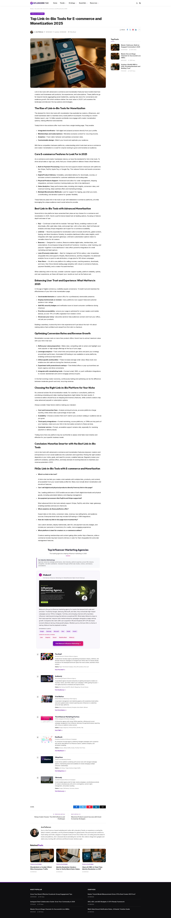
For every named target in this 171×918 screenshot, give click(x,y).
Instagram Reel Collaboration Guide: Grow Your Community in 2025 (52, 901)
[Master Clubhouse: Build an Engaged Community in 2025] (115, 47)
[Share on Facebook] (127, 29)
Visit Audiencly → (60, 690)
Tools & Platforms (37, 13)
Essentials (82, 3)
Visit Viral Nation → (60, 710)
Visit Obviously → (60, 791)
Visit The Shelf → (60, 669)
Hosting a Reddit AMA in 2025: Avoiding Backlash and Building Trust (130, 66)
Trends (62, 3)
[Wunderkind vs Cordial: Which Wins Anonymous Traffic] (42, 855)
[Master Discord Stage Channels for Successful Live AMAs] (115, 56)
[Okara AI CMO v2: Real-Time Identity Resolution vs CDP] (94, 855)
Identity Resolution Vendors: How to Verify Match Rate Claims (68, 868)
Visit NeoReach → (60, 750)
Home (55, 3)
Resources (93, 3)
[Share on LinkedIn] (135, 29)
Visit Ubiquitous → (60, 771)
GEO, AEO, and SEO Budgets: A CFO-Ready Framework (106, 901)
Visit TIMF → (58, 730)
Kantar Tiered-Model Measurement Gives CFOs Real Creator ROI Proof (111, 894)
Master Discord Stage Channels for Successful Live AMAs (131, 56)
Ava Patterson (39, 32)
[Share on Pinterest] (133, 29)
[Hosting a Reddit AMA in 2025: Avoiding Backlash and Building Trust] (115, 66)
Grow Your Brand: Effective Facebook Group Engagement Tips (51, 894)
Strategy (72, 3)
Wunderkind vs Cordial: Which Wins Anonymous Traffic (41, 868)
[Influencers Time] (39, 3)
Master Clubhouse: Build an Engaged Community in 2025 (130, 46)
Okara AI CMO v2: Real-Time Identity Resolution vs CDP (92, 868)
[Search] (140, 3)
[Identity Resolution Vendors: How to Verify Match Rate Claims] (68, 855)
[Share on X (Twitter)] (130, 29)
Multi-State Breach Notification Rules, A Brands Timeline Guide (109, 909)
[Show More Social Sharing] (139, 29)
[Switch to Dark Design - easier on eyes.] (137, 3)
